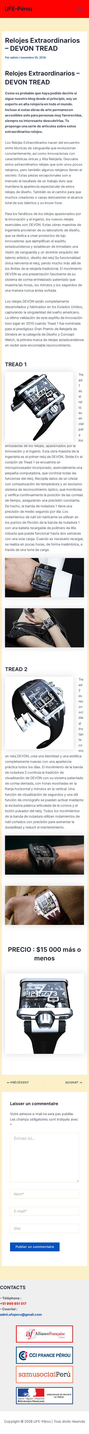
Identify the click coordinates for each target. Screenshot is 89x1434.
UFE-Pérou (18, 8)
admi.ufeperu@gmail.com (21, 1315)
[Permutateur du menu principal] (79, 9)
